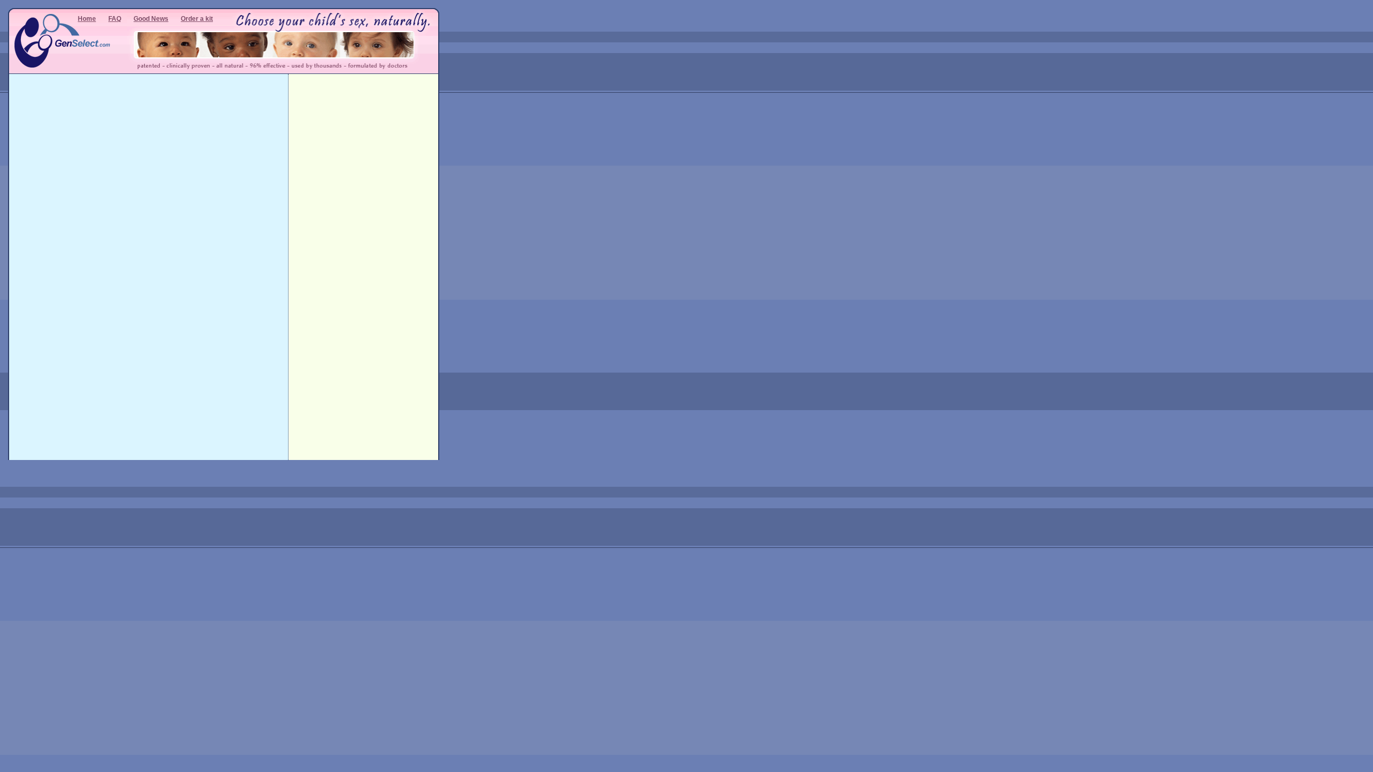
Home (87, 19)
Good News (151, 19)
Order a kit (197, 19)
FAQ (114, 19)
